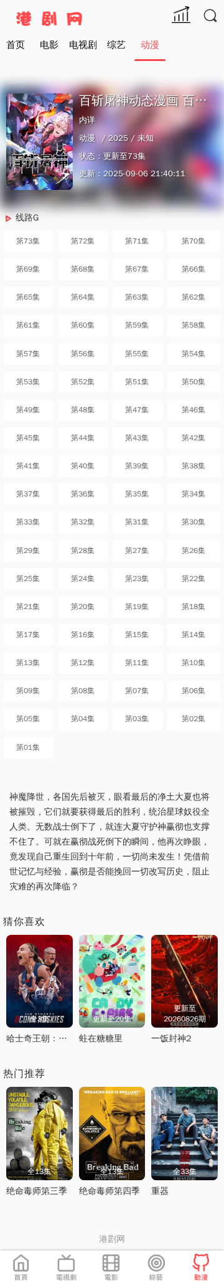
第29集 (28, 551)
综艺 (116, 44)
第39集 (137, 466)
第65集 (28, 297)
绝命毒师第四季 (109, 1191)
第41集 (28, 466)
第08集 (83, 691)
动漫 (150, 44)
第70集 (193, 241)
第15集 (137, 635)
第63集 (137, 297)
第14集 (193, 635)
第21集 (28, 607)
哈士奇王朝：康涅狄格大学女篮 (67, 1038)
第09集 (28, 691)
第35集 (137, 494)
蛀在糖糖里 (101, 1038)
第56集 (83, 354)
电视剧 (83, 44)
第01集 (28, 747)
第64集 (83, 297)
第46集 (193, 410)
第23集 (137, 579)
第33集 (28, 522)
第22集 (193, 579)
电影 (49, 44)
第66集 (193, 269)
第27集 (137, 551)
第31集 (137, 522)
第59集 (137, 325)
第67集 (137, 269)
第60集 (83, 325)
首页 (15, 44)
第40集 (83, 466)
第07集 (137, 691)
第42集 (193, 438)
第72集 (83, 241)
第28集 (83, 551)
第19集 (137, 607)
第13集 (28, 663)
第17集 (28, 635)
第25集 (28, 579)
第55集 (137, 354)
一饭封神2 (171, 1038)
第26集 (193, 551)
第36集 (83, 494)
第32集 (83, 522)
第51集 (137, 382)
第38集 (193, 466)
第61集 (28, 325)
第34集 (193, 494)
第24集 (83, 579)
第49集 (28, 410)
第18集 (193, 607)
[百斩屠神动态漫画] (39, 141)
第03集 (137, 719)
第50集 (193, 382)
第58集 (193, 325)
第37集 (28, 494)
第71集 (137, 241)
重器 (160, 1191)
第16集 (83, 635)
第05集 (28, 719)
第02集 (193, 719)
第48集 (83, 410)
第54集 (193, 354)
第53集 (28, 382)
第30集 (193, 522)
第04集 (83, 719)
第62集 (193, 297)
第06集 (193, 691)
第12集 (83, 663)
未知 (146, 138)
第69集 (28, 269)
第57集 (28, 354)
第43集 (137, 438)
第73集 (28, 241)
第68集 (83, 269)
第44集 (83, 438)
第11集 (137, 663)
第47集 (137, 410)
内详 (87, 120)
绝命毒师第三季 (36, 1191)
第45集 (28, 438)
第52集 (83, 382)
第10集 (193, 663)
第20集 (83, 607)
